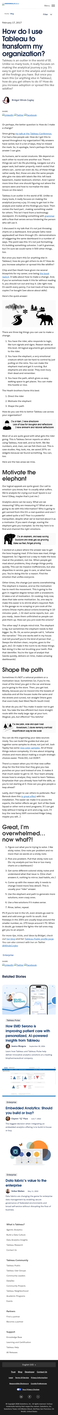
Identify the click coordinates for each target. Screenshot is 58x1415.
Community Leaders (15, 1275)
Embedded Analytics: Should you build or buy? (29, 1110)
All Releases (11, 1352)
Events (9, 1301)
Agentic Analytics (14, 1229)
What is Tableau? (15, 1224)
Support (10, 1331)
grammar (49, 215)
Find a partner (13, 1316)
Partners (10, 1311)
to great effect (28, 796)
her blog (10, 938)
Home (7, 14)
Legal (11, 1377)
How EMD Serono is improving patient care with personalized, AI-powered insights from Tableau (28, 1033)
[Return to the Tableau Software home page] (12, 3)
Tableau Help (12, 1347)
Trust (13, 1372)
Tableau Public (13, 1265)
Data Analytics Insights (17, 1240)
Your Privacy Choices (30, 1389)
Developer (29, 1372)
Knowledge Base (14, 1337)
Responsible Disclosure (19, 1383)
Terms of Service (22, 1377)
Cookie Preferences (39, 1383)
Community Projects (15, 1286)
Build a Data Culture (15, 1235)
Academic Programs (15, 1296)
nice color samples (30, 747)
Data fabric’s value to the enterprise (26, 1183)
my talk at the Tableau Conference (33, 133)
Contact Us (11, 1250)
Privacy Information (39, 1377)
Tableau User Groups (16, 1270)
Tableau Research (14, 1245)
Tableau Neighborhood (17, 1291)
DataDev (10, 1280)
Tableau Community (17, 1260)
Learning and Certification (18, 1342)
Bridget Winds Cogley (23, 100)
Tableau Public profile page (39, 938)
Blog (12, 14)
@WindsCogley (10, 945)
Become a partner (14, 1321)
